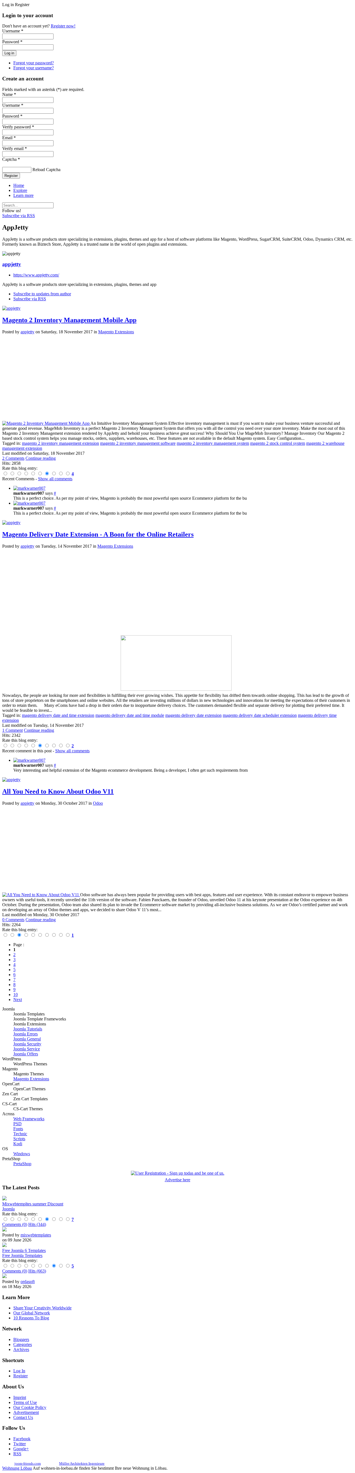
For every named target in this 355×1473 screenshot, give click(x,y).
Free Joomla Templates (22, 1255)
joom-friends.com (27, 1463)
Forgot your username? (33, 67)
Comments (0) (14, 1224)
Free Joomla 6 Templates (24, 1250)
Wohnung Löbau (17, 1468)
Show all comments (55, 478)
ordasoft (28, 1281)
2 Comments (13, 458)
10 (15, 994)
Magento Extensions (116, 331)
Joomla (8, 1209)
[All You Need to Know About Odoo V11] (41, 894)
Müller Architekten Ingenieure (82, 1463)
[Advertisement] (168, 377)
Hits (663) (37, 1271)
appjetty (11, 264)
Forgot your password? (33, 62)
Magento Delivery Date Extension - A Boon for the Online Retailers (98, 534)
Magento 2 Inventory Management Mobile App (69, 320)
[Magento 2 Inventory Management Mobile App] (46, 423)
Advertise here (177, 1179)
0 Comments (13, 919)
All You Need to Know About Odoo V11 (58, 791)
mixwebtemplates (36, 1235)
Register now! (63, 26)
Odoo (98, 803)
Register (11, 176)
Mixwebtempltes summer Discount (32, 1204)
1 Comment (12, 730)
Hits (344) (37, 1224)
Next (17, 999)
